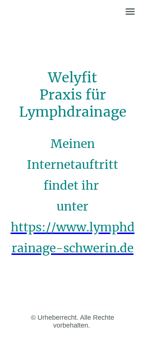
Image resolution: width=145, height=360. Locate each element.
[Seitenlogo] (39, 42)
